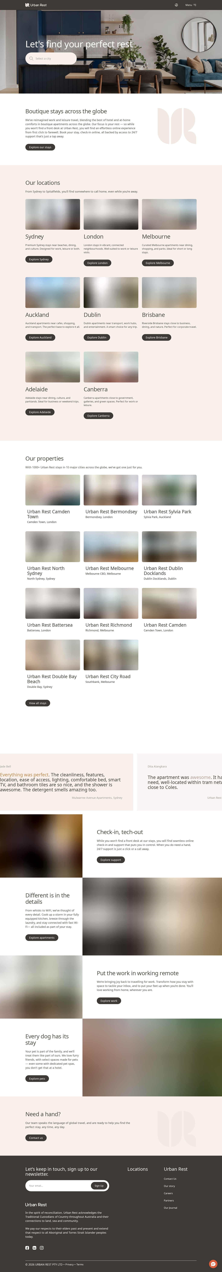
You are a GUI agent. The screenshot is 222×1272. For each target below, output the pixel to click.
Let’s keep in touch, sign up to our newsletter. (61, 1171)
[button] (49, 502)
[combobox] (55, 59)
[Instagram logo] (41, 1248)
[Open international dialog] (176, 5)
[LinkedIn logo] (34, 1248)
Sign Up (99, 1185)
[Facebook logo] (27, 1248)
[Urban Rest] (36, 5)
